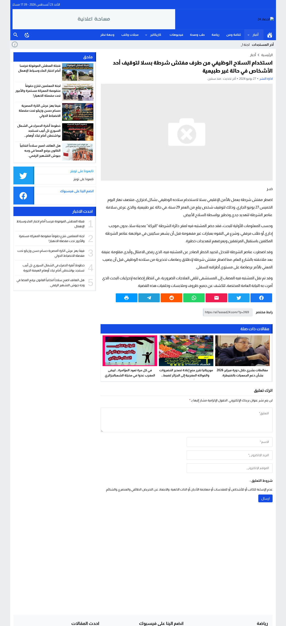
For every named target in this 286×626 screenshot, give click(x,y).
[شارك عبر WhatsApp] (194, 297)
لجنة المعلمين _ (239, 44)
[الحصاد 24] (224, 19)
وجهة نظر (107, 34)
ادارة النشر (266, 78)
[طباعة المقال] (126, 297)
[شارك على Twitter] (239, 297)
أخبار (255, 34)
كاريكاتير (155, 34)
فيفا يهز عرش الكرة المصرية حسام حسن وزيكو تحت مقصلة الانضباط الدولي (40, 110)
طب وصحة (197, 34)
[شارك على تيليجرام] (149, 297)
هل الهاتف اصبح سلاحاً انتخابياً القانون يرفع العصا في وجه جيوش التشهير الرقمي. (40, 150)
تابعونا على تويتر (83, 179)
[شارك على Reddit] (171, 297)
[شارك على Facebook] (261, 297)
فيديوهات (176, 34)
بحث (15, 34)
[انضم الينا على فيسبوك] (14, 44)
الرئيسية (269, 35)
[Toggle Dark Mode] (27, 34)
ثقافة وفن (233, 34)
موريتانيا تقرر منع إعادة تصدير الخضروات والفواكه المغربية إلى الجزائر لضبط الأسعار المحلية (186, 375)
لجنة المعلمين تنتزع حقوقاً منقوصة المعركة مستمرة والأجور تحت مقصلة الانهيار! (38, 91)
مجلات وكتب (130, 34)
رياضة (215, 34)
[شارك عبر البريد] (216, 297)
